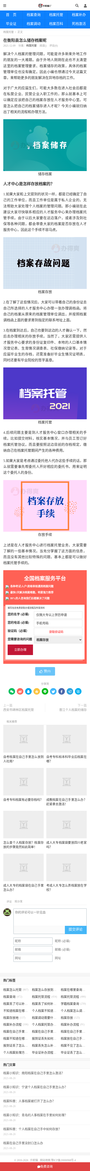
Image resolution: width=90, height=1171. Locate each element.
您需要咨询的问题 (20, 639)
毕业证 (11, 24)
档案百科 (56, 24)
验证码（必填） (35, 631)
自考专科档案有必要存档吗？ (23, 799)
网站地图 (45, 1160)
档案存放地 (14, 1017)
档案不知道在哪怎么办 (16, 1038)
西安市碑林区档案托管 (18, 709)
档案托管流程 (44, 996)
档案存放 (70, 1017)
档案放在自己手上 (74, 1038)
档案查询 (34, 15)
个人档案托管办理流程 (45, 1024)
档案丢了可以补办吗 (16, 1003)
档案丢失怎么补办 (45, 1045)
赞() (47, 671)
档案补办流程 (15, 1024)
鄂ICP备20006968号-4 (63, 1160)
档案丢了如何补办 (45, 1003)
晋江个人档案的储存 (73, 709)
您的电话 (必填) (18, 622)
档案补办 (79, 15)
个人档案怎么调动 (74, 1010)
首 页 (11, 15)
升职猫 (45, 5)
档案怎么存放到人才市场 (45, 989)
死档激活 (79, 24)
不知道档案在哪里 (16, 1010)
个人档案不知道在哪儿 (45, 1010)
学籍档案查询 (73, 1003)
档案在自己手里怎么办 (16, 1031)
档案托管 (56, 15)
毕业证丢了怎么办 (74, 1052)
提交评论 (76, 929)
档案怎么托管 (15, 989)
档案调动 (34, 24)
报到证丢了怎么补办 (16, 1045)
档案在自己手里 (45, 1031)
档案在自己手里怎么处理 (74, 1031)
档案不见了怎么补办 (74, 1045)
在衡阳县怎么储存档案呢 (25, 40)
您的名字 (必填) (18, 614)
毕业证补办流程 (45, 1052)
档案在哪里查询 (74, 989)
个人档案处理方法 (16, 1052)
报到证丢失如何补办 (45, 1038)
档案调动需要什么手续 (45, 1017)
